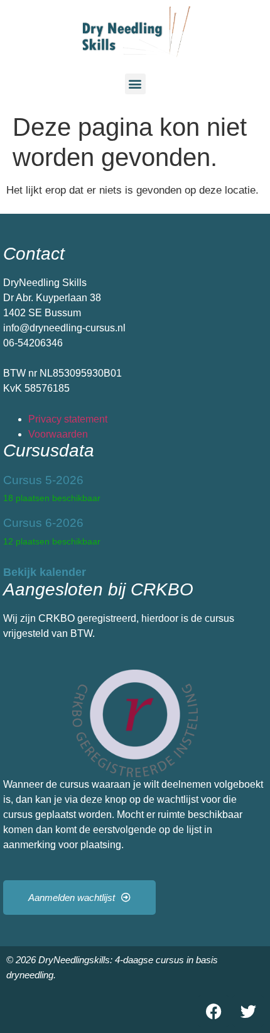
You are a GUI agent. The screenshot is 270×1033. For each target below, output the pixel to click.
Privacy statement (67, 419)
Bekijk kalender (44, 572)
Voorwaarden (58, 434)
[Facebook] (213, 1011)
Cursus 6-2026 (43, 522)
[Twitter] (248, 1011)
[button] (135, 84)
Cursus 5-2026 (43, 480)
